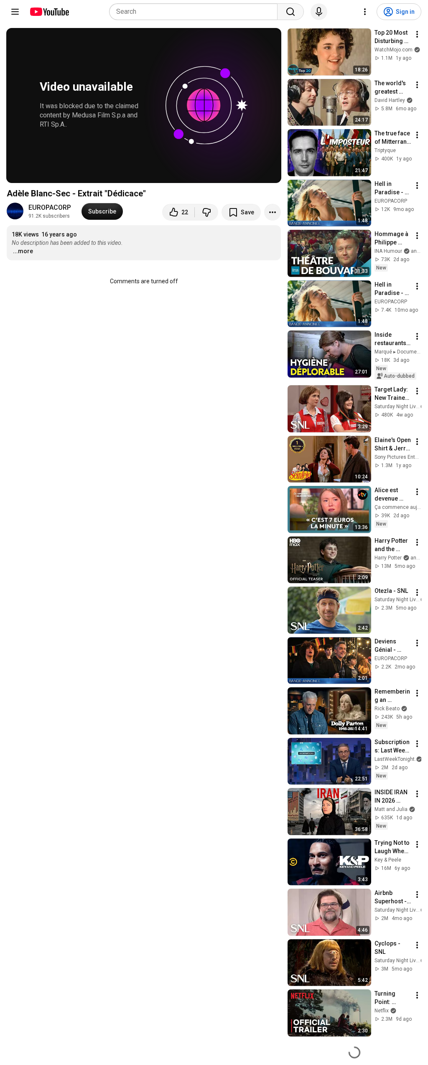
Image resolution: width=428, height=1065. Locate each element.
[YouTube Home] (49, 11)
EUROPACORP (49, 207)
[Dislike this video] (206, 212)
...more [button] (23, 251)
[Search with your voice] (319, 11)
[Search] (290, 11)
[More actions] (272, 212)
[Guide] (15, 12)
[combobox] (195, 12)
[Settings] (365, 12)
